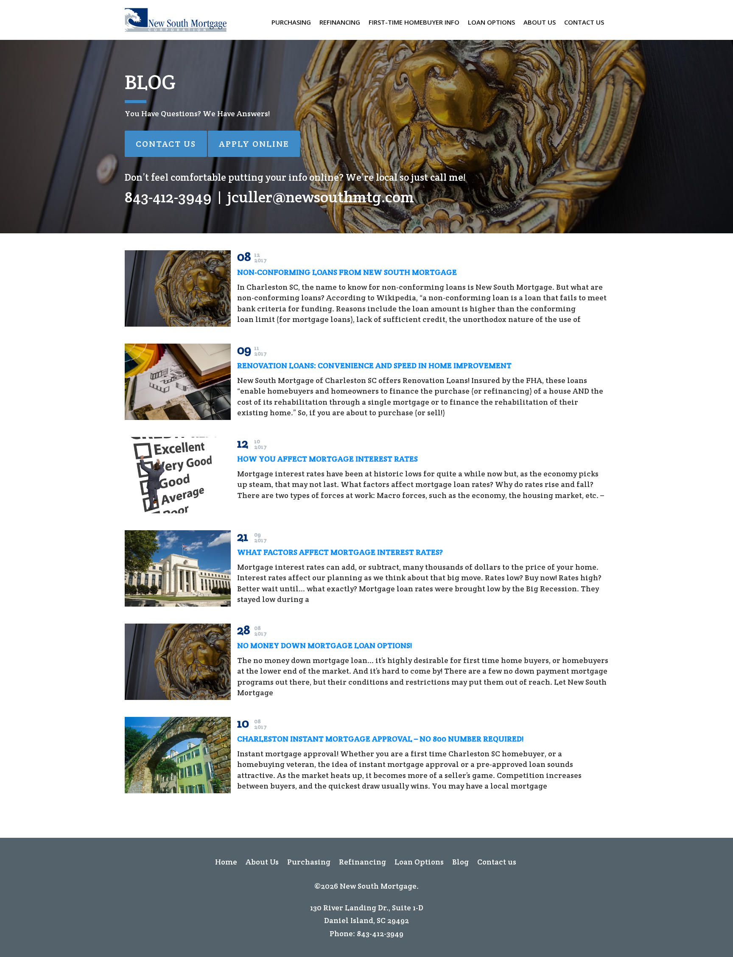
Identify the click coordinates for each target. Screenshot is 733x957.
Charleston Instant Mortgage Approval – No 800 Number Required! (380, 739)
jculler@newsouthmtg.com (320, 197)
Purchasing (291, 22)
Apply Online (254, 143)
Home (226, 862)
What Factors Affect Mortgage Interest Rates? (340, 552)
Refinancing (339, 22)
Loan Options (491, 22)
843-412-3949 (168, 197)
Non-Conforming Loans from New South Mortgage (347, 272)
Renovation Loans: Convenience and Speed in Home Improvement (374, 365)
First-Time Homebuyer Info (414, 22)
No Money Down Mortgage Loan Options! (324, 645)
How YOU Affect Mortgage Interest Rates (327, 459)
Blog (460, 862)
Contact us (584, 22)
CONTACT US (166, 143)
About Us (539, 22)
